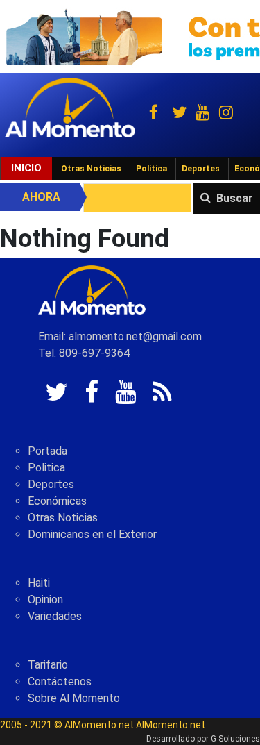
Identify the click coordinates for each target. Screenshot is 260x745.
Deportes (201, 169)
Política (151, 169)
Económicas (57, 501)
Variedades (55, 616)
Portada (47, 451)
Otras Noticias (91, 169)
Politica (46, 467)
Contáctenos (60, 681)
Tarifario (48, 664)
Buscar (234, 198)
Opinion (45, 599)
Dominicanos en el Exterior (92, 534)
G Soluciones (235, 739)
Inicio (26, 168)
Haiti (39, 582)
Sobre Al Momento (74, 698)
